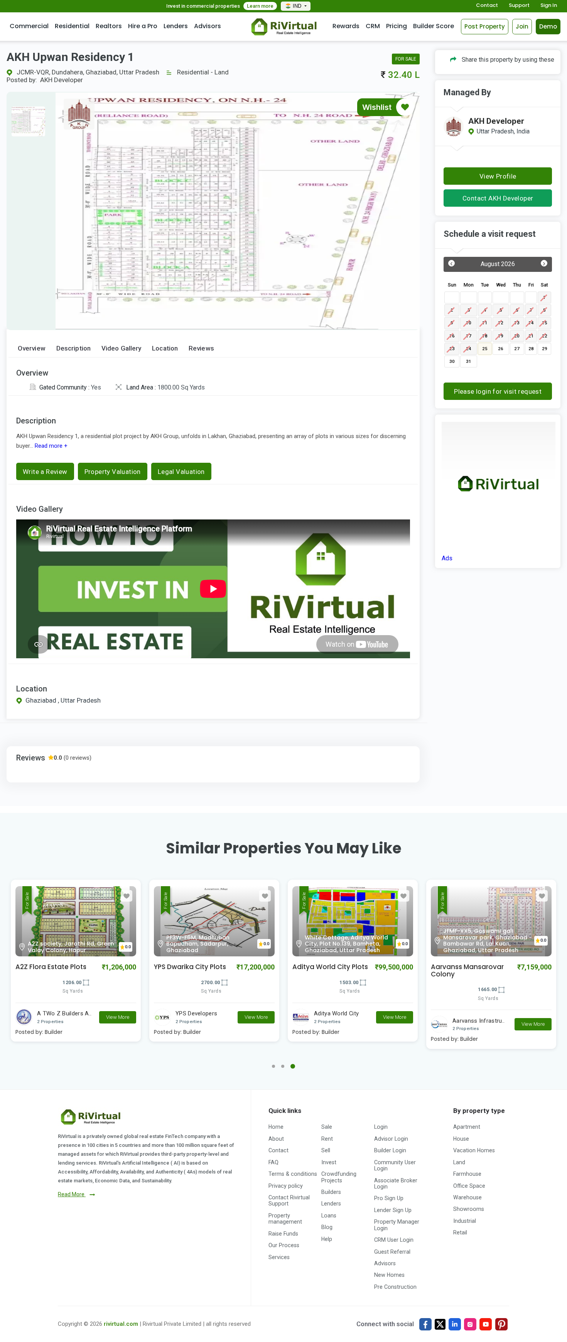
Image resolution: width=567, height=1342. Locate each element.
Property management (285, 1218)
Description (73, 348)
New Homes (389, 1275)
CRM (373, 26)
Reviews (201, 348)
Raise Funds (283, 1234)
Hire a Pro (142, 26)
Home (276, 1127)
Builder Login (390, 1150)
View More (118, 1017)
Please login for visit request (498, 391)
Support (519, 5)
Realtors (109, 26)
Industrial (464, 1221)
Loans (328, 1215)
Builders (331, 1192)
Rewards (345, 26)
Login (381, 1127)
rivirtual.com (121, 1323)
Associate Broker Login (395, 1183)
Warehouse (467, 1197)
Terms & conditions (292, 1174)
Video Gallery (121, 348)
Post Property (484, 26)
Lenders (176, 26)
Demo (548, 26)
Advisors (207, 26)
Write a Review (45, 471)
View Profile (497, 176)
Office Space (469, 1186)
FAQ (273, 1162)
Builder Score (433, 26)
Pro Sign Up (388, 1198)
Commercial (29, 26)
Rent (327, 1139)
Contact (487, 5)
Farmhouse (467, 1174)
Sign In (548, 5)
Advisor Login (391, 1139)
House (461, 1139)
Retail (460, 1232)
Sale (326, 1127)
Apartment (466, 1127)
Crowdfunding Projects (338, 1177)
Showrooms (468, 1209)
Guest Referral (392, 1252)
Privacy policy (285, 1186)
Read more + (50, 445)
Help (326, 1239)
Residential (72, 26)
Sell (325, 1150)
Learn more (260, 6)
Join (522, 26)
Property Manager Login (396, 1225)
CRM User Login (393, 1240)
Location (165, 348)
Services (279, 1257)
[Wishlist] (405, 107)
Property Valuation (112, 471)
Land (459, 1162)
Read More (72, 1194)
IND (298, 6)
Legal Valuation (181, 471)
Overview (32, 348)
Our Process (283, 1245)
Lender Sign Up (393, 1210)
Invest (328, 1162)
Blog (326, 1227)
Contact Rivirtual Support (289, 1200)
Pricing (396, 26)
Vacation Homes (474, 1150)
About (276, 1139)
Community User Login (395, 1165)
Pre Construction (395, 1287)
